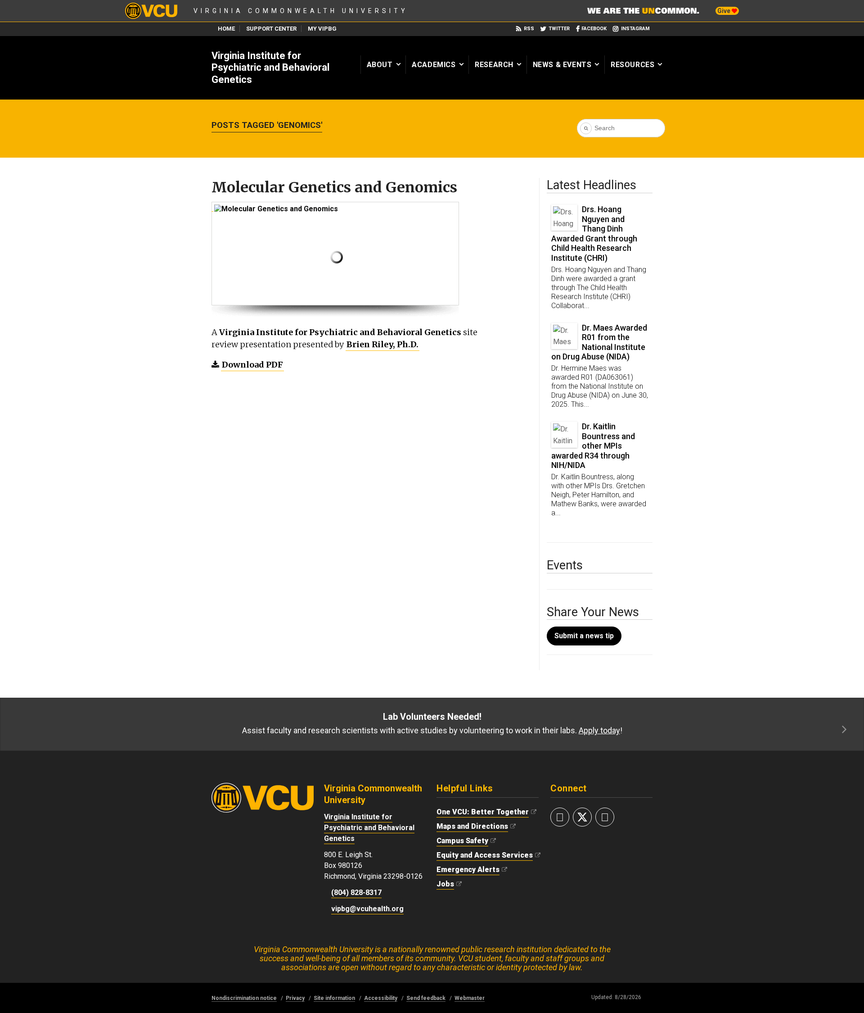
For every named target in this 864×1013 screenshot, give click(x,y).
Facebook (594, 29)
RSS (529, 29)
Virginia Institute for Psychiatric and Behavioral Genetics (270, 67)
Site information (334, 998)
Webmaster (469, 998)
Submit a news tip (584, 635)
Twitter (559, 29)
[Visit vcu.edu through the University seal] (263, 787)
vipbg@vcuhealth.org (367, 908)
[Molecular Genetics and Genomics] (212, 206)
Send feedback (426, 998)
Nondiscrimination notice (244, 998)
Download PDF (252, 364)
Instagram (635, 29)
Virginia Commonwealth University (301, 10)
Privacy (295, 998)
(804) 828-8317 (356, 892)
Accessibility (380, 998)
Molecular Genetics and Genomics (334, 187)
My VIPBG (322, 28)
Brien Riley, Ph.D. (382, 344)
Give (724, 10)
